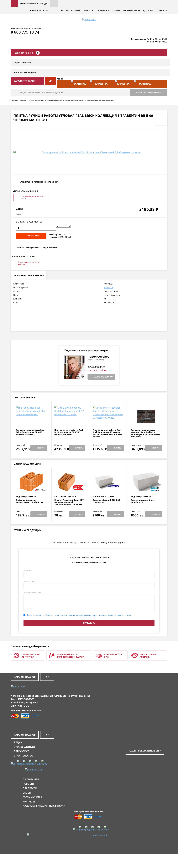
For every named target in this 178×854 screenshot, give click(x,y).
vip (50, 81)
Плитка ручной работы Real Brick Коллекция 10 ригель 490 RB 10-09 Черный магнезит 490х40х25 (108, 433)
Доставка (148, 10)
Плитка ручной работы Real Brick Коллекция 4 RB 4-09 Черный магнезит (30, 432)
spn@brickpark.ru (97, 370)
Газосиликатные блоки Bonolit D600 (143, 501)
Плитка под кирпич (36, 100)
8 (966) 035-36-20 (96, 367)
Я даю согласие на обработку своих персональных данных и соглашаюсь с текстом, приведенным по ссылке (79, 615)
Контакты (162, 10)
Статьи (116, 10)
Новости (88, 10)
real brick (108, 287)
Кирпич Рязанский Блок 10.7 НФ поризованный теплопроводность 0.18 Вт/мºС (69, 503)
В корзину (33, 235)
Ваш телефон (29, 581)
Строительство (23, 755)
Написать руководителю (26, 72)
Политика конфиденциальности (44, 806)
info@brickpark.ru (29, 702)
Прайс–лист (21, 751)
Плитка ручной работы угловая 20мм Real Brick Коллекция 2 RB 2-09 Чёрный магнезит (145, 433)
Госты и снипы (131, 10)
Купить (40, 448)
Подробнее (31, 422)
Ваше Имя (28, 570)
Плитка (23, 100)
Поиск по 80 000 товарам (148, 92)
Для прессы (103, 10)
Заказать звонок (103, 376)
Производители (24, 746)
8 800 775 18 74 (39, 10)
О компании (73, 10)
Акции (18, 742)
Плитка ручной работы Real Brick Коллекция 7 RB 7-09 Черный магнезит (68, 432)
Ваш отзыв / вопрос (32, 592)
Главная (14, 100)
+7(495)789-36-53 (25, 699)
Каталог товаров (25, 676)
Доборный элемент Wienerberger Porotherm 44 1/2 (31, 501)
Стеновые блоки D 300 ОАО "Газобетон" (106, 501)
